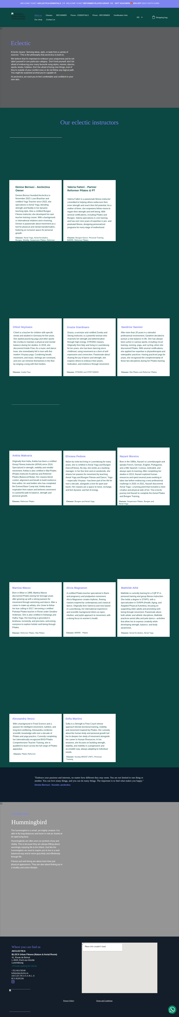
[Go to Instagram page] (13, 981)
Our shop (38, 20)
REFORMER (61, 15)
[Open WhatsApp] (172, 1009)
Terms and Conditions (104, 1001)
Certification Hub (121, 15)
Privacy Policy (68, 1001)
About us (38, 15)
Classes (49, 15)
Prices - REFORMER (101, 15)
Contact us (50, 20)
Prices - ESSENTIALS (80, 15)
